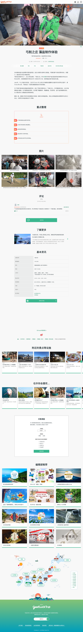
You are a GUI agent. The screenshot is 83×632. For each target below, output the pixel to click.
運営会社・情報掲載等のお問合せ (56, 625)
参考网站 (36, 295)
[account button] (78, 2)
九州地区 (14, 575)
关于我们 (21, 625)
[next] (81, 361)
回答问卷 (41, 451)
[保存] (81, 46)
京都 (45, 76)
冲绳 (22, 559)
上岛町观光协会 (51, 61)
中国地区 (26, 573)
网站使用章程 (28, 625)
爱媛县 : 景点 (40, 339)
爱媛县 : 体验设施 (49, 339)
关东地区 (54, 580)
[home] (6, 2)
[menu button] (80, 2)
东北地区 (57, 569)
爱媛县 (33, 339)
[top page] (18, 339)
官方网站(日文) (37, 293)
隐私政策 (44, 625)
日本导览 (22, 339)
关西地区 (34, 571)
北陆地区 (41, 569)
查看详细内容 (66, 207)
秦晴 (18, 204)
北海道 (67, 560)
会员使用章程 (37, 625)
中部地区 (41, 584)
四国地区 (28, 339)
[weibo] (41, 335)
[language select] (75, 2)
